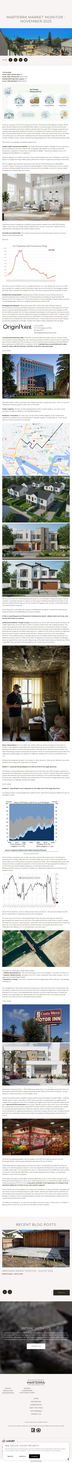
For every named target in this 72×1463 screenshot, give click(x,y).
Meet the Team (36, 1408)
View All (61, 1292)
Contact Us (36, 1414)
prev (5, 1292)
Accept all (34, 1456)
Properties (36, 1402)
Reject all (10, 1456)
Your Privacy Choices (36, 1461)
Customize (22, 1456)
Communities (36, 1405)
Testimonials (36, 1411)
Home (36, 1398)
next (10, 1292)
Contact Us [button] (36, 1346)
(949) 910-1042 (8, 1390)
